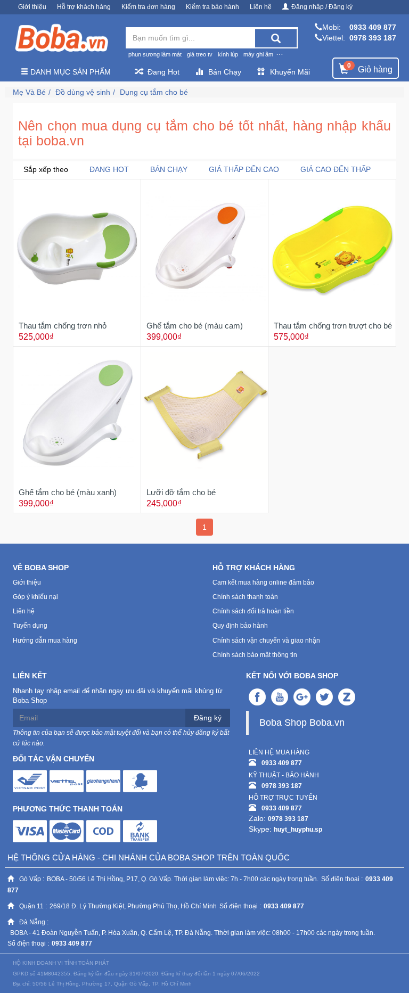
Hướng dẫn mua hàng (45, 640)
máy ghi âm (258, 54)
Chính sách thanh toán (245, 597)
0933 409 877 (372, 27)
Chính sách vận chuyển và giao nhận (266, 640)
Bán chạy (168, 169)
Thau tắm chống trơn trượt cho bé (333, 325)
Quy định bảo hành (240, 625)
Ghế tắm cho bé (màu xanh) (68, 492)
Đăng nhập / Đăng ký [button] (322, 7)
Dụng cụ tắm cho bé (154, 92)
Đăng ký (208, 717)
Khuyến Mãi (290, 72)
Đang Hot (163, 72)
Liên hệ (261, 7)
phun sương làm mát (155, 54)
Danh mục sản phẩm (69, 72)
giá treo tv (199, 54)
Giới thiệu (32, 7)
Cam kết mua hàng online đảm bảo (263, 582)
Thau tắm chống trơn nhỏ (63, 325)
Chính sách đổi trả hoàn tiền (253, 611)
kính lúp (228, 54)
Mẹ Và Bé (29, 92)
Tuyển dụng (30, 625)
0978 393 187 (372, 38)
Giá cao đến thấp (335, 169)
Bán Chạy (224, 72)
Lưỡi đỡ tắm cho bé (181, 492)
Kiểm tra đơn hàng (148, 7)
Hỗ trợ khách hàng (84, 7)
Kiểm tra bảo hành (212, 7)
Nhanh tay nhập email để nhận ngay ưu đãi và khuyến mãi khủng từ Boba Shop (118, 696)
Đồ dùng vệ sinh (82, 92)
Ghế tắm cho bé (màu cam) (194, 325)
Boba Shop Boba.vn (302, 722)
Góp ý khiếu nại (35, 597)
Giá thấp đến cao (244, 169)
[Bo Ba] (61, 38)
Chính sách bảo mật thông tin (254, 655)
